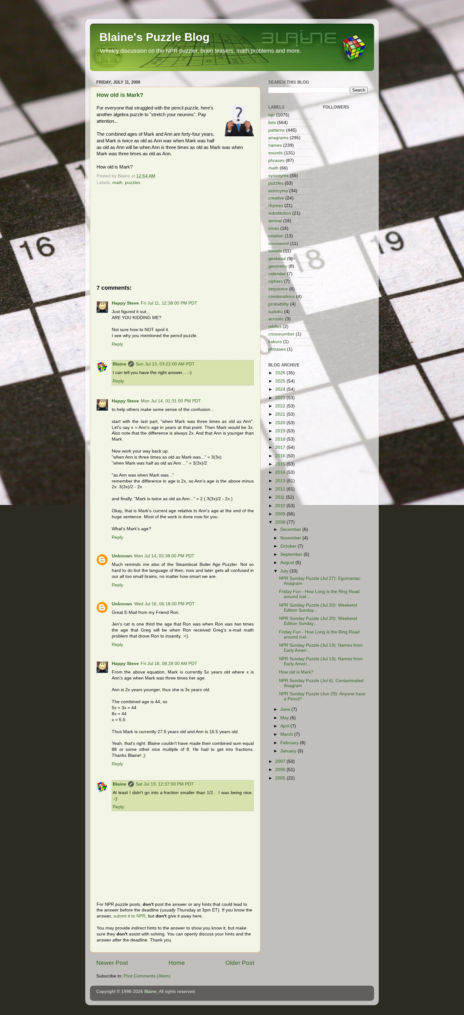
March (287, 734)
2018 (281, 439)
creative (276, 198)
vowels (275, 251)
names (275, 145)
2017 (281, 447)
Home (177, 962)
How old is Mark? (120, 95)
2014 (281, 472)
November (291, 538)
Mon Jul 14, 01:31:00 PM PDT (171, 401)
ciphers (275, 281)
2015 (281, 464)
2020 (281, 422)
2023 (281, 397)
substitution (279, 213)
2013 (281, 480)
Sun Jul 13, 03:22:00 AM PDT (165, 364)
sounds (275, 153)
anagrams (278, 137)
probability (278, 304)
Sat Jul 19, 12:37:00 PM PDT (165, 784)
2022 (281, 406)
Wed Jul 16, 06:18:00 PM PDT (164, 604)
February (290, 742)
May (285, 717)
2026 (281, 373)
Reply (117, 344)
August (287, 562)
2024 (281, 389)
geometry (277, 266)
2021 (281, 414)
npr (271, 115)
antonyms (278, 190)
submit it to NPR (129, 916)
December (291, 529)
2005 (281, 778)
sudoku (275, 311)
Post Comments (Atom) (147, 976)
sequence (278, 289)
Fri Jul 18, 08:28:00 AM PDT (169, 663)
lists (272, 122)
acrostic (276, 319)
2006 (281, 769)
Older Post (239, 962)
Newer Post (112, 962)
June (285, 709)
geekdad (277, 258)
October (289, 546)
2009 (281, 514)
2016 (281, 456)
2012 (281, 489)
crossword (278, 243)
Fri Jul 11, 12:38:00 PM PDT (169, 303)
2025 (281, 381)
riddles (275, 326)
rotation (275, 236)
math (117, 182)
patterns (276, 130)
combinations (281, 296)
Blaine (119, 364)
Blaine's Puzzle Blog (154, 37)
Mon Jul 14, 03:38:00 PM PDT (164, 556)
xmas (273, 228)
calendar (277, 273)
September (292, 554)
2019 (281, 431)
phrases (276, 160)
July (284, 571)
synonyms (278, 175)
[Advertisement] (175, 235)
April (285, 726)
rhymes (275, 205)
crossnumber (281, 334)
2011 (280, 497)
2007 (281, 761)
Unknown (122, 556)
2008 (281, 522)
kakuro (275, 341)
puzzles (132, 182)
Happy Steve (125, 303)
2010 (281, 505)
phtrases (277, 349)
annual (275, 220)
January (289, 751)
